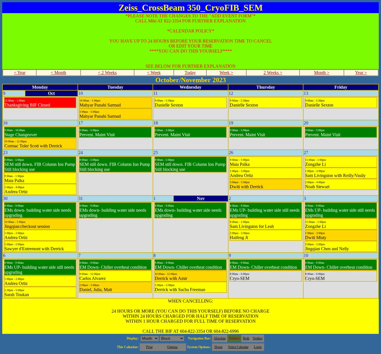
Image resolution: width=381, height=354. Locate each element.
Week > (226, 72)
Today (190, 72)
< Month (58, 72)
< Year (19, 72)
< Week (154, 72)
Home (218, 347)
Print (149, 347)
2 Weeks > (273, 72)
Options (172, 347)
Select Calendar (238, 347)
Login (258, 347)
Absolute (220, 338)
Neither (257, 338)
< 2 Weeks (107, 72)
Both (246, 338)
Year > (361, 72)
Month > (321, 72)
